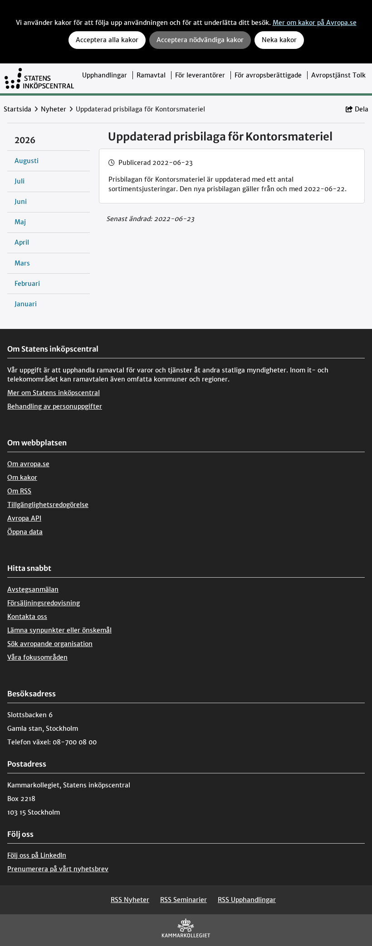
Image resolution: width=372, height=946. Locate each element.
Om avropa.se (28, 464)
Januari (26, 304)
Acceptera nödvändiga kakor (200, 40)
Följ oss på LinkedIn (36, 855)
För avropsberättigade (268, 75)
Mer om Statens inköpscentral (53, 393)
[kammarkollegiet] (186, 930)
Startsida (17, 109)
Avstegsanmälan (33, 589)
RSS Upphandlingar (247, 900)
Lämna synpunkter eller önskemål (59, 630)
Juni (21, 202)
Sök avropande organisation (50, 644)
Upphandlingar (104, 75)
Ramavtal (151, 75)
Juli (19, 181)
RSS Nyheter (130, 900)
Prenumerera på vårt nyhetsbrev (57, 869)
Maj (20, 222)
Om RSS (19, 491)
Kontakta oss (27, 617)
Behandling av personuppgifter (54, 406)
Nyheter (53, 109)
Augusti (27, 161)
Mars (22, 263)
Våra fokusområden (37, 657)
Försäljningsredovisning (43, 603)
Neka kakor (279, 40)
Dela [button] (361, 109)
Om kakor (22, 477)
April (22, 242)
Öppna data (25, 532)
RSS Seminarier (183, 900)
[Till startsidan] (39, 78)
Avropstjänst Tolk (338, 75)
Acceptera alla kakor (107, 40)
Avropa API (24, 518)
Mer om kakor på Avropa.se (315, 23)
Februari (27, 284)
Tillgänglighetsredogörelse (47, 505)
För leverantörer (200, 75)
